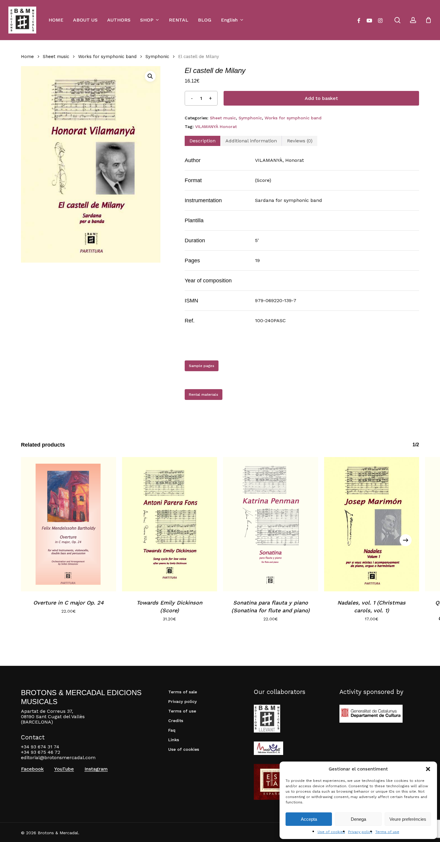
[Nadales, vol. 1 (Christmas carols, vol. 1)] (371, 524)
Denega (358, 819)
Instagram (96, 769)
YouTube (64, 769)
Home (27, 56)
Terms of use (387, 832)
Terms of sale (182, 691)
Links (173, 739)
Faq (171, 730)
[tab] (202, 141)
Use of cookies (331, 832)
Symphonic (157, 56)
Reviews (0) (299, 141)
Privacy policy (360, 832)
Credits (175, 720)
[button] (428, 769)
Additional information (251, 141)
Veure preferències (407, 819)
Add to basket (321, 98)
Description (202, 141)
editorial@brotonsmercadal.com (58, 757)
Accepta (309, 819)
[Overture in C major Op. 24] (68, 524)
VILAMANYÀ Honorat (216, 126)
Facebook (32, 769)
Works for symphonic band (107, 56)
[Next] (406, 540)
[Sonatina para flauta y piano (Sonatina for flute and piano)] (270, 524)
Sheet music (56, 56)
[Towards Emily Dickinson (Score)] (169, 524)
